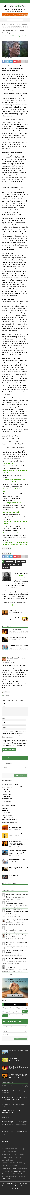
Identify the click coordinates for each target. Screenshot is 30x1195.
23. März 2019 (12, 648)
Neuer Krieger (11, 564)
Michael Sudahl (16, 39)
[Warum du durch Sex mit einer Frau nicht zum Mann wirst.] (5, 639)
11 (19, 835)
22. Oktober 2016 (7, 39)
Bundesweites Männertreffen (9, 784)
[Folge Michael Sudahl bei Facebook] (14, 605)
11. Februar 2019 (13, 862)
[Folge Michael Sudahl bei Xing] (17, 605)
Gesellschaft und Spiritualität (9, 807)
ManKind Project (6, 793)
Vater (19, 1163)
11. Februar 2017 (13, 1060)
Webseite (4, 727)
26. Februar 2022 (13, 855)
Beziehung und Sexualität (8, 805)
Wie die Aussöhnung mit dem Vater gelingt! (17, 860)
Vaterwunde (6, 567)
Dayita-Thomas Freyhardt (16, 658)
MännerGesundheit (9, 1163)
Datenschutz (24, 1186)
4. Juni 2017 (12, 641)
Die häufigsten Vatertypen (12, 503)
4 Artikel (21, 575)
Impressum (15, 1188)
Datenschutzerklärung (21, 745)
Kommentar (5, 706)
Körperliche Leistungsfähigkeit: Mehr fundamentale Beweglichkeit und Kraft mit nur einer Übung (18, 852)
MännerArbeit (7, 1151)
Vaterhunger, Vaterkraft (11, 512)
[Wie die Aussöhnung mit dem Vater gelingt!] (5, 861)
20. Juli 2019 (12, 1068)
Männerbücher (6, 1174)
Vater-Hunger (7, 1165)
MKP (4, 564)
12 (20, 829)
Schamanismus (22, 1168)
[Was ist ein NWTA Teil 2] (5, 1068)
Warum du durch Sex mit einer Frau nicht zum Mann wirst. (17, 638)
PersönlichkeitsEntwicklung (13, 1149)
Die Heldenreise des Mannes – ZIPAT (11, 786)
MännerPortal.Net (6, 817)
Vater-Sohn (5, 1176)
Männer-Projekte (15, 24)
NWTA (19, 564)
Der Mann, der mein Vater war (13, 533)
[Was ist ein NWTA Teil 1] (5, 631)
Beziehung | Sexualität (19, 1154)
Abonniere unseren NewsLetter (11, 752)
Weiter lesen (5, 1141)
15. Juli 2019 (12, 631)
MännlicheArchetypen (10, 1168)
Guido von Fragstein (21, 631)
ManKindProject (9, 561)
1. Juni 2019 (12, 877)
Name (3, 718)
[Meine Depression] (5, 877)
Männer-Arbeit (5, 812)
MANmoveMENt (6, 794)
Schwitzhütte (9, 1171)
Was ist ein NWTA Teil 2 (15, 1066)
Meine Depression (14, 875)
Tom (7, 919)
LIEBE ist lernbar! (13, 1058)
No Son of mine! (8, 463)
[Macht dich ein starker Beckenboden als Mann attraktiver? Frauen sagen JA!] (5, 843)
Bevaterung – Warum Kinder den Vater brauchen (18, 646)
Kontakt (15, 1186)
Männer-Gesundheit (6, 814)
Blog (24, 1183)
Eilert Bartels (22, 1176)
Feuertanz (4, 1178)
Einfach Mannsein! (6, 787)
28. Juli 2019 (12, 1053)
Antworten (6, 695)
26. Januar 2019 (13, 846)
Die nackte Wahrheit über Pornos (18, 834)
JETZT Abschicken (20, 775)
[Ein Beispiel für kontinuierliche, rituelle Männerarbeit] (5, 827)
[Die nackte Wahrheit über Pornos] (5, 835)
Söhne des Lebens (6, 798)
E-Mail (3, 722)
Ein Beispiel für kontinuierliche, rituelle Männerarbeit (17, 826)
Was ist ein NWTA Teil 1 (15, 630)
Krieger (23, 1163)
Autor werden (6, 1186)
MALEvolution (5, 791)
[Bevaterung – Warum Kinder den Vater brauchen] (5, 647)
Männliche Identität (15, 1157)
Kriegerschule (5, 789)
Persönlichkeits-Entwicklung (8, 819)
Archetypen (6, 1154)
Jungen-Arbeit (5, 808)
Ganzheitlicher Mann (17, 1174)
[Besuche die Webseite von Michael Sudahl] (12, 605)
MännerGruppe (21, 561)
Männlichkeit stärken (7, 796)
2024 (15, 1004)
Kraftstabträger (13, 1176)
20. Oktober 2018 (13, 835)
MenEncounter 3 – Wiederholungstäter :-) (18, 1051)
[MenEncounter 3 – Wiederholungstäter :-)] (5, 1052)
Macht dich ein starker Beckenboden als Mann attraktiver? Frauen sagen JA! (17, 843)
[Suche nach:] (15, 19)
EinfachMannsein (19, 1171)
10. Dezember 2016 (14, 829)
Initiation (5, 1157)
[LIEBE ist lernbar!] (5, 1060)
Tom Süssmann (20, 641)
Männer (14, 1165)
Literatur (4, 810)
